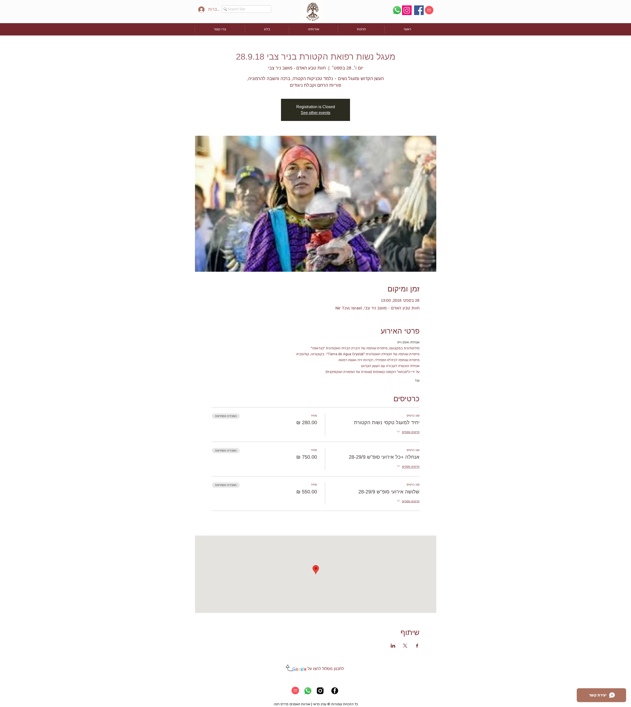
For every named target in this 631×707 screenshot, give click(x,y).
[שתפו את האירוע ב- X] (405, 646)
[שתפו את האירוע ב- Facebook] (417, 646)
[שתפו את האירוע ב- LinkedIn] (393, 646)
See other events (315, 113)
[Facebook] (419, 10)
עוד (417, 380)
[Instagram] (407, 10)
